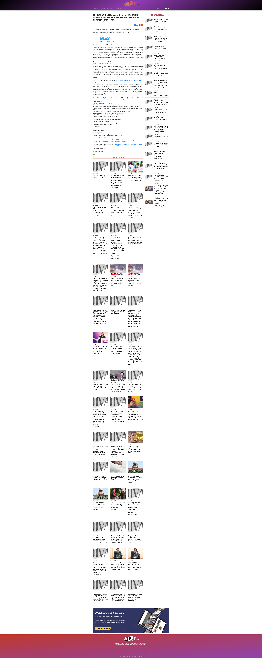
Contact (157, 651)
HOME (96, 9)
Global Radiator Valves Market (101, 47)
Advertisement (144, 651)
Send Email (99, 132)
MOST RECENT (104, 9)
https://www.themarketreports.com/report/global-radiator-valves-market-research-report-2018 (118, 145)
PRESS (111, 9)
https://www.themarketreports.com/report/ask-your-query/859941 (111, 99)
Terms (118, 651)
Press (105, 651)
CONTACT (118, 9)
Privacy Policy (131, 651)
